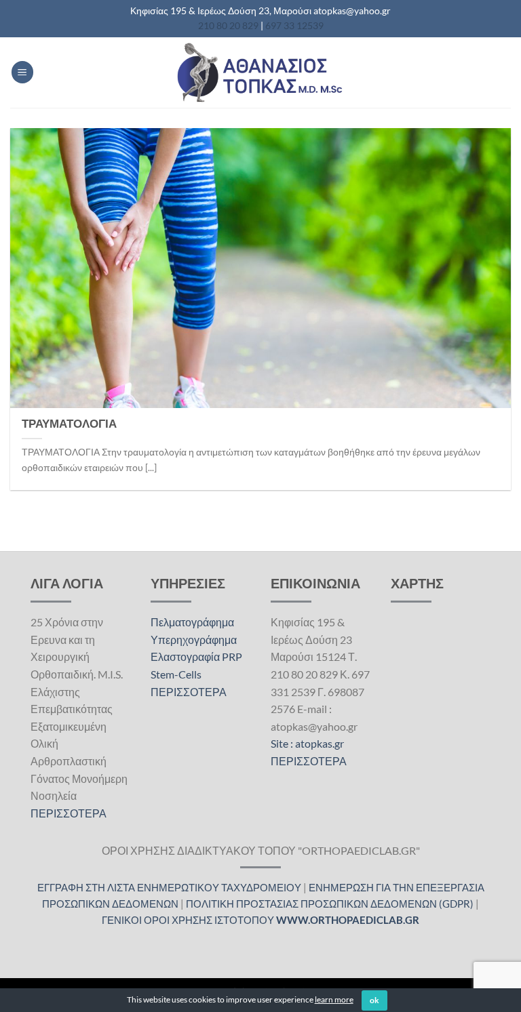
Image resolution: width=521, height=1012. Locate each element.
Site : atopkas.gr (307, 743)
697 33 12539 (294, 25)
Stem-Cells (176, 674)
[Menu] (22, 72)
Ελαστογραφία (185, 656)
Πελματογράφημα (192, 621)
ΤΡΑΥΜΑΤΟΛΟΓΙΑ (69, 423)
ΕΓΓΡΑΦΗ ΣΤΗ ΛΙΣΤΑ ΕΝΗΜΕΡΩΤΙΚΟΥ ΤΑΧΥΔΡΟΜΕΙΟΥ (169, 887)
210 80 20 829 (228, 25)
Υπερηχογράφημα (194, 639)
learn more (334, 999)
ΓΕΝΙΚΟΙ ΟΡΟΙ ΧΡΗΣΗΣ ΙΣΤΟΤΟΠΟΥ (260, 920)
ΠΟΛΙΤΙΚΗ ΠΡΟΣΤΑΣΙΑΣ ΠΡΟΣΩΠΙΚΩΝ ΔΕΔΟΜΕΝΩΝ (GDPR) (330, 903)
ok (375, 1000)
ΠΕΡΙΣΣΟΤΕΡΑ (69, 813)
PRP (232, 656)
